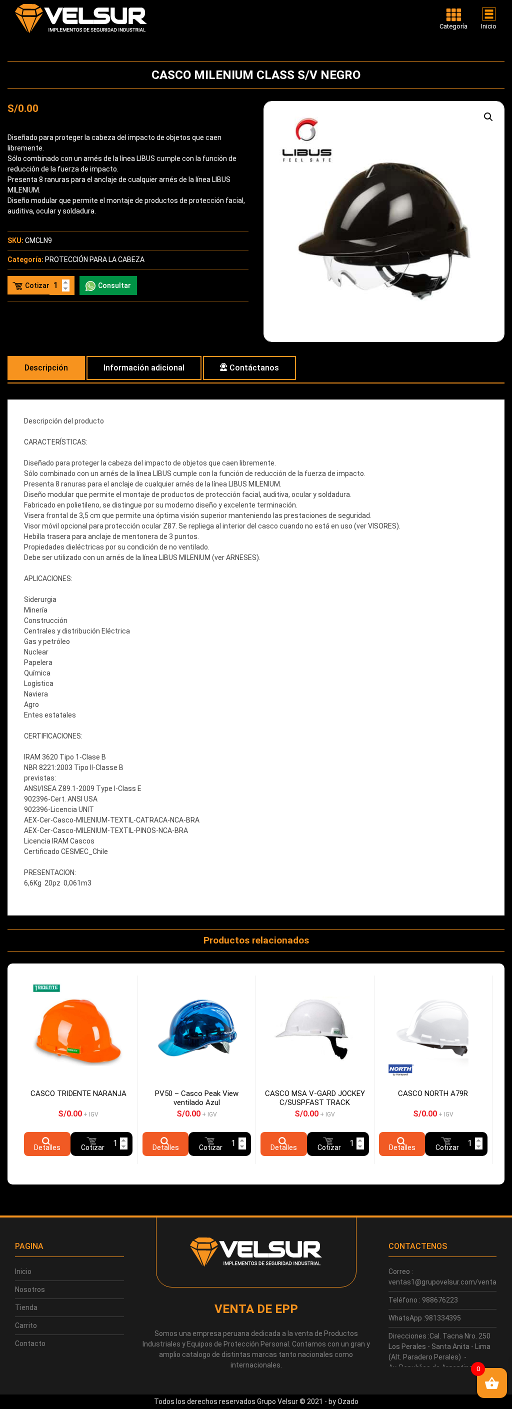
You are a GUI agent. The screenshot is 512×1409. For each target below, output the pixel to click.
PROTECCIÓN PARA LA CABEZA (94, 260)
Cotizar (37, 286)
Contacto (30, 1344)
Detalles (47, 1148)
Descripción (46, 367)
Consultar (114, 286)
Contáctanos (254, 367)
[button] (489, 117)
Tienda (26, 1308)
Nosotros (30, 1290)
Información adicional (144, 367)
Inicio (23, 1272)
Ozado (348, 1402)
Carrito (26, 1326)
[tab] (46, 368)
